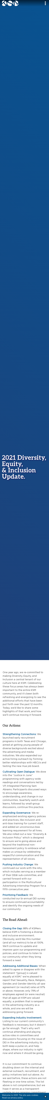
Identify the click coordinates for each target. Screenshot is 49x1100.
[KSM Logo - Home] (16, 3)
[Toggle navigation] (45, 3)
